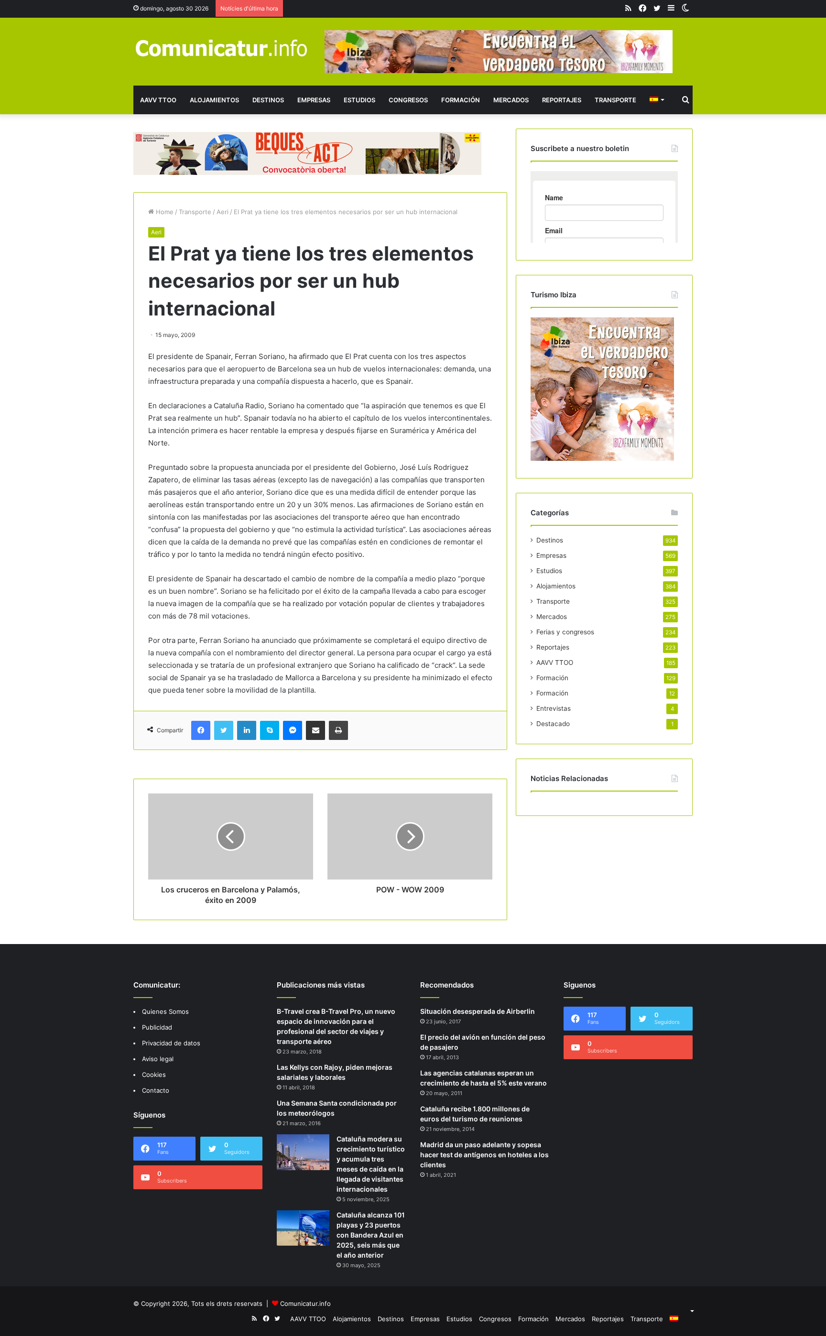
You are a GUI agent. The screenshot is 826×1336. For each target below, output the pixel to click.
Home (164, 212)
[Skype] (269, 730)
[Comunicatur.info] (221, 47)
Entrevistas (553, 708)
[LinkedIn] (246, 730)
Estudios (359, 100)
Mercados (511, 100)
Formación (460, 100)
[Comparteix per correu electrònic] (315, 730)
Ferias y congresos (565, 632)
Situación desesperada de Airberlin (477, 1011)
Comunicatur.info (305, 1303)
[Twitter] (223, 730)
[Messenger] (292, 730)
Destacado (553, 724)
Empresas (313, 100)
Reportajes (561, 100)
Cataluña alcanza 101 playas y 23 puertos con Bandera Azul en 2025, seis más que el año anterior (371, 1235)
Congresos (408, 100)
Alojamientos (214, 100)
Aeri (222, 212)
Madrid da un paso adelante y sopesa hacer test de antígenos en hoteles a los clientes (484, 1154)
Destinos (268, 100)
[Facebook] (200, 730)
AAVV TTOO (158, 100)
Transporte (615, 100)
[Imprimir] (338, 730)
